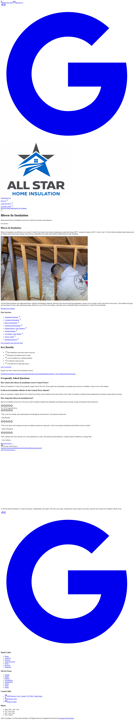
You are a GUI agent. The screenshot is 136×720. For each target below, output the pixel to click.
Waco (27, 448)
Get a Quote (4, 343)
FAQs (7, 663)
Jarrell (40, 448)
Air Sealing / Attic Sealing (13, 334)
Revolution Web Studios (66, 718)
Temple (3, 448)
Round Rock (22, 448)
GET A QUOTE (6, 367)
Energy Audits (9, 337)
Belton (15, 448)
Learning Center (6, 206)
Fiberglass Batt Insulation (13, 325)
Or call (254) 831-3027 (15, 343)
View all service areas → (8, 450)
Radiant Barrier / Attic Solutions (15, 328)
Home (3, 198)
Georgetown (9, 448)
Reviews (3, 208)
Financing (9, 208)
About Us (8, 198)
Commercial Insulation (12, 320)
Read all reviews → (7, 443)
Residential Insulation (11, 317)
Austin (36, 448)
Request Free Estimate (20, 208)
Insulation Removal (11, 339)
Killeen (31, 448)
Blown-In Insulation (11, 323)
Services (3, 201)
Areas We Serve (6, 204)
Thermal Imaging (10, 331)
